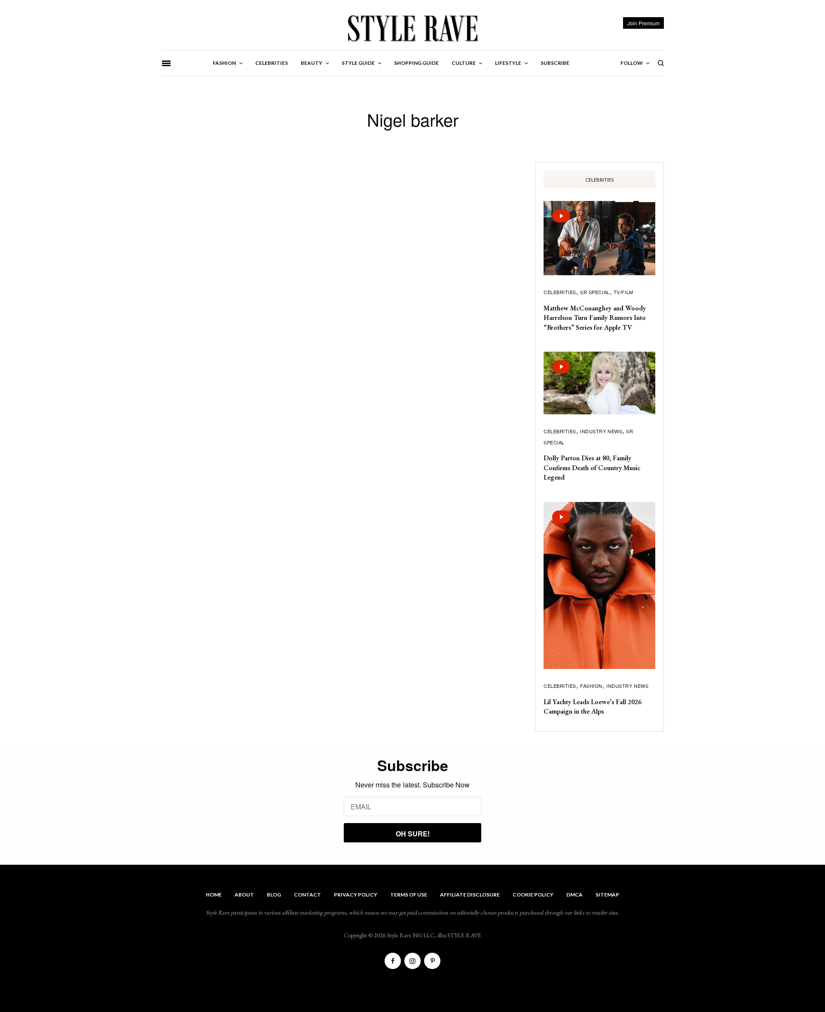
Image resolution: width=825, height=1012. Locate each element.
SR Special (595, 292)
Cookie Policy (533, 894)
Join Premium (643, 23)
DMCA (574, 894)
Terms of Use (408, 894)
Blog (274, 894)
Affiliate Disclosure (470, 894)
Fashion (591, 685)
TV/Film (623, 292)
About (244, 894)
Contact (307, 894)
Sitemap (607, 894)
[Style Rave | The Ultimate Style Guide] (412, 28)
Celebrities (560, 292)
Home (214, 894)
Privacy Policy (355, 894)
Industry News (601, 431)
